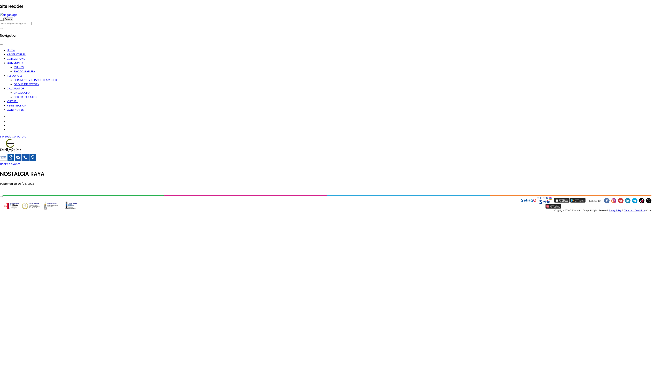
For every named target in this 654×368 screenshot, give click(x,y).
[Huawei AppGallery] (553, 206)
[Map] (32, 160)
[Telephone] (25, 160)
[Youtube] (620, 202)
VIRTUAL (12, 101)
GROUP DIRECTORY (26, 84)
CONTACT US (15, 110)
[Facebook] (606, 202)
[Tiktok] (641, 202)
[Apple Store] (562, 200)
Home (11, 50)
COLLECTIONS (16, 59)
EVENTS (19, 67)
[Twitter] (648, 202)
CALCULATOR (16, 88)
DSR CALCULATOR (25, 97)
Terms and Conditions (634, 211)
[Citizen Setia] (3, 160)
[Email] (18, 160)
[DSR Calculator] (11, 160)
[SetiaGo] (545, 200)
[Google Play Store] (578, 200)
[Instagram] (613, 202)
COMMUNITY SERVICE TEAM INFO (35, 80)
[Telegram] (634, 202)
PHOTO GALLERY (24, 71)
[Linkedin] (627, 202)
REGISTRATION (16, 106)
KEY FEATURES (16, 54)
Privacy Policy (615, 211)
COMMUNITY (15, 63)
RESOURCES (14, 76)
